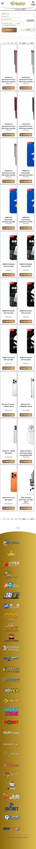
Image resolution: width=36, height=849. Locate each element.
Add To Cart (10, 88)
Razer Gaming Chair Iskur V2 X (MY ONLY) (26, 500)
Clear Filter (30, 20)
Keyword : (5, 16)
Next (24, 43)
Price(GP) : (6, 24)
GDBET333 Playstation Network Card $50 (25, 220)
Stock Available (10, 25)
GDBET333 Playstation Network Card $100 (26, 173)
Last (31, 43)
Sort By (23, 30)
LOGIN (33, 5)
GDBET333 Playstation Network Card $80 (8, 220)
